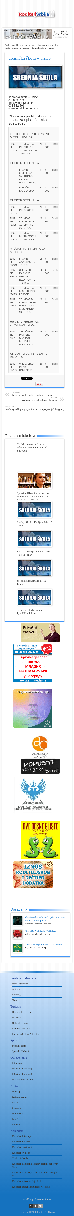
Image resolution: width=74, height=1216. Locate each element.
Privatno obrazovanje (22, 1074)
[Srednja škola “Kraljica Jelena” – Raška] (34, 517)
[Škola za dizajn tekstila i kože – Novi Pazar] (34, 546)
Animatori (17, 989)
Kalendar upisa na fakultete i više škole (31, 1186)
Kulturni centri (19, 1097)
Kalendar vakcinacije (22, 1147)
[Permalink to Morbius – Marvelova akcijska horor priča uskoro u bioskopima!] (17, 925)
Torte (14, 1000)
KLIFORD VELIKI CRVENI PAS (40, 930)
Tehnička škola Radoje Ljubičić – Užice (32, 394)
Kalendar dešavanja (21, 1136)
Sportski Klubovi (20, 1051)
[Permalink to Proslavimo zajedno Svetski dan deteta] (17, 952)
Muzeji (15, 1102)
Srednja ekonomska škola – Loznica (39, 399)
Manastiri (17, 1017)
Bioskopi (16, 1091)
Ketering (16, 994)
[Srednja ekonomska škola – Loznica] (34, 575)
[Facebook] (35, 1206)
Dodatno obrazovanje (22, 1079)
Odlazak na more (20, 1023)
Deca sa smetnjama (25, 45)
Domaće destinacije (21, 1012)
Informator (17, 1063)
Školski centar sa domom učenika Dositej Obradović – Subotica (33, 447)
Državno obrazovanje (22, 1068)
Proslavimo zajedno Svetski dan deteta (43, 944)
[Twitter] (40, 1206)
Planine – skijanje (21, 1028)
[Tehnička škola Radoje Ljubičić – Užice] (34, 604)
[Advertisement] (39, 420)
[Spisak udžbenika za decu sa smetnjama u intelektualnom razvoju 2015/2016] (34, 488)
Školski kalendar (20, 1158)
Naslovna (9, 45)
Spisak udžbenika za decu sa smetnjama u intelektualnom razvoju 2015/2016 (33, 496)
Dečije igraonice (20, 983)
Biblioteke (17, 1113)
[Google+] (31, 1206)
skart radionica (44, 1199)
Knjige (15, 1119)
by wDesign (28, 1199)
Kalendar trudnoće (21, 1141)
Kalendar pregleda (21, 1152)
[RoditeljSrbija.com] (37, 16)
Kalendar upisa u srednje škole (27, 1181)
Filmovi (16, 1124)
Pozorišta (16, 1108)
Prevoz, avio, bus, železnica (25, 1034)
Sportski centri (19, 1045)
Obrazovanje (43, 45)
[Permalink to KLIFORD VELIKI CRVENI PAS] (17, 938)
